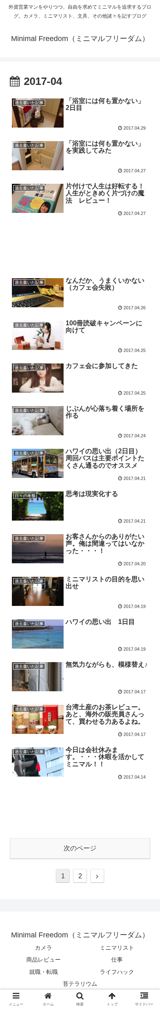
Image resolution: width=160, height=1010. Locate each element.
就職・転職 (43, 972)
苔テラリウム (80, 983)
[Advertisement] (80, 243)
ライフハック (117, 972)
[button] (144, 786)
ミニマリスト (117, 947)
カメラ (43, 947)
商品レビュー (43, 959)
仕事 (117, 959)
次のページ (80, 848)
